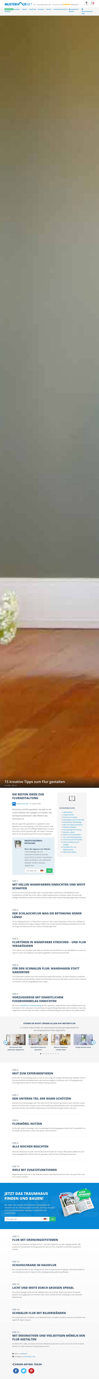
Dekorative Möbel (69, 852)
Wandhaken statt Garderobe (73, 820)
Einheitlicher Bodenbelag (72, 822)
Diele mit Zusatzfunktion (72, 835)
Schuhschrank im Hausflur (72, 840)
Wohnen (24, 1354)
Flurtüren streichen (70, 817)
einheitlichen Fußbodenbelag (30, 1005)
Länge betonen (68, 815)
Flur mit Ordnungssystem (72, 837)
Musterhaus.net (22, 804)
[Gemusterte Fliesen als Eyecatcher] (38, 1039)
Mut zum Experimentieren (72, 825)
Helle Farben (67, 812)
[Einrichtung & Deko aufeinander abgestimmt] (16, 1039)
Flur (34, 1356)
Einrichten (28, 1356)
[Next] (93, 1042)
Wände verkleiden (69, 827)
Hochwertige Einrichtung (72, 830)
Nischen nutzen (69, 832)
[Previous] (6, 1042)
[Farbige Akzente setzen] (83, 1039)
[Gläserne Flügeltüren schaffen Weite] (61, 1039)
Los (49, 870)
